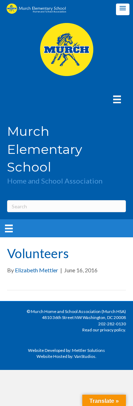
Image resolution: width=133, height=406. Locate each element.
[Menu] (117, 99)
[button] (122, 9)
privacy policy (112, 329)
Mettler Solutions (88, 350)
